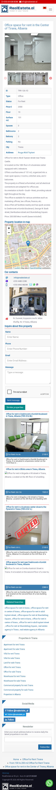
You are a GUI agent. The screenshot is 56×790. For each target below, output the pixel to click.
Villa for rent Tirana (11, 654)
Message (9, 367)
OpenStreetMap (35, 268)
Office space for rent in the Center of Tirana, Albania (29, 766)
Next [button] (50, 78)
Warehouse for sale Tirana (15, 681)
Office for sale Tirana (12, 672)
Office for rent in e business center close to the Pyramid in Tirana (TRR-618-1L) (26, 508)
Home (16, 759)
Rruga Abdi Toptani (26, 152)
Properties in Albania (12, 694)
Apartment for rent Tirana (14, 645)
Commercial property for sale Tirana (18, 690)
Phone (8, 343)
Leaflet (17, 268)
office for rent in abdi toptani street (34, 622)
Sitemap (5, 773)
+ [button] (9, 228)
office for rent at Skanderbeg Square (21, 626)
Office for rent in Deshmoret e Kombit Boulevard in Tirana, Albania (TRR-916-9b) (26, 415)
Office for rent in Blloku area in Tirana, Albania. (25, 469)
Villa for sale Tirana (12, 658)
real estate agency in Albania (32, 629)
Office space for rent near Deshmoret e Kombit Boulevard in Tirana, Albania (26, 563)
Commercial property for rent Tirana (18, 685)
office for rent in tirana (22, 619)
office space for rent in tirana (17, 608)
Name (7, 332)
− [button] (9, 233)
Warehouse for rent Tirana (14, 676)
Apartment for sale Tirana (14, 649)
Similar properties (15, 407)
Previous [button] (5, 78)
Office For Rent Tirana (32, 759)
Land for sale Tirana (12, 663)
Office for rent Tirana (12, 667)
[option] (14, 78)
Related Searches (15, 602)
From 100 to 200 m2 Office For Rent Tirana (29, 763)
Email (7, 355)
